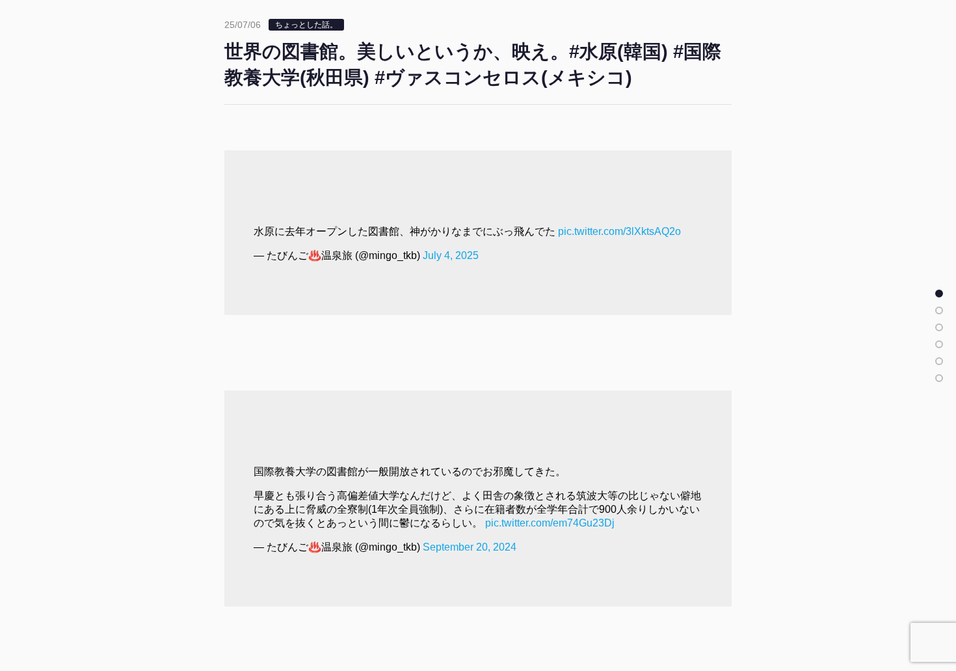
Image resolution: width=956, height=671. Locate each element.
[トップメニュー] (939, 327)
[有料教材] (939, 361)
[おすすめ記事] (939, 310)
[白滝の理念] (939, 344)
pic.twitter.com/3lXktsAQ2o (619, 231)
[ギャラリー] (939, 378)
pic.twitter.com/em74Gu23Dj (550, 522)
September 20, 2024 (469, 547)
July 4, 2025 (451, 255)
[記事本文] (939, 293)
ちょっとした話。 (306, 24)
